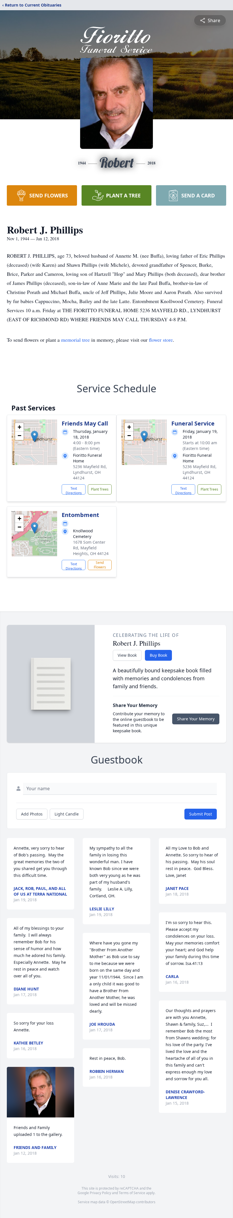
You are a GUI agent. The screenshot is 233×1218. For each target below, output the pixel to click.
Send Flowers (100, 565)
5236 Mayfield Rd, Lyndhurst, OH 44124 (90, 472)
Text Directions (74, 490)
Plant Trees (100, 489)
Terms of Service (132, 1192)
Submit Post (200, 814)
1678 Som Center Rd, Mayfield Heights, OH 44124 (91, 547)
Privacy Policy (100, 1192)
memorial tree (75, 339)
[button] (34, 436)
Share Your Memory (196, 718)
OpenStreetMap (122, 1202)
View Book (127, 655)
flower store (161, 339)
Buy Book (158, 655)
